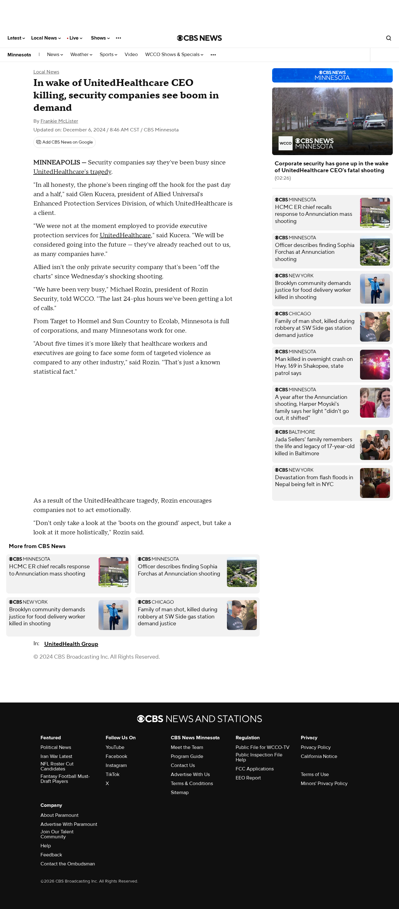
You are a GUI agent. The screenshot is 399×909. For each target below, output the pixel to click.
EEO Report (248, 777)
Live (75, 38)
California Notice (319, 756)
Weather (80, 55)
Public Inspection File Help (259, 757)
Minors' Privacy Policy (324, 783)
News (53, 55)
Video (131, 55)
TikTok (112, 774)
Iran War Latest (56, 756)
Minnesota (19, 55)
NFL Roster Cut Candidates (57, 766)
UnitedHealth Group (71, 644)
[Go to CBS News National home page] (199, 38)
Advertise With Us (190, 774)
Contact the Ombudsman (68, 863)
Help (46, 845)
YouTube (115, 747)
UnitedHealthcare (125, 235)
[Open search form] (389, 38)
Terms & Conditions (192, 783)
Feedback (51, 854)
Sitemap (180, 792)
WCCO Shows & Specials (173, 55)
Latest (14, 38)
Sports (107, 55)
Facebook (116, 756)
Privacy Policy (316, 747)
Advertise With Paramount (69, 824)
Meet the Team (187, 747)
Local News (44, 38)
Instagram (116, 765)
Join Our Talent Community (57, 834)
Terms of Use (315, 774)
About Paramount (60, 815)
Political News (56, 747)
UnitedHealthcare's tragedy (72, 172)
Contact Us (183, 765)
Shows (99, 38)
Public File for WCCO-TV (263, 747)
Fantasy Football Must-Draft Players (65, 779)
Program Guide (187, 756)
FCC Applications (255, 768)
